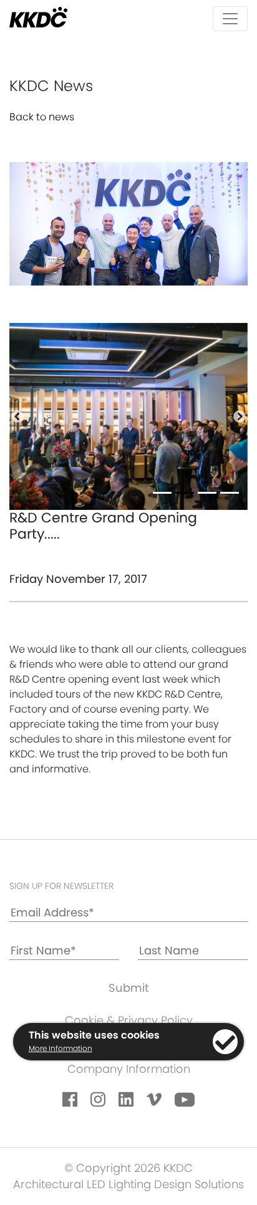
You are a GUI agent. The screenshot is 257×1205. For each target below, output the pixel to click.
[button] (17, 416)
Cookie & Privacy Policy (129, 1020)
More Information (60, 1048)
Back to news (41, 117)
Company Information (128, 1069)
